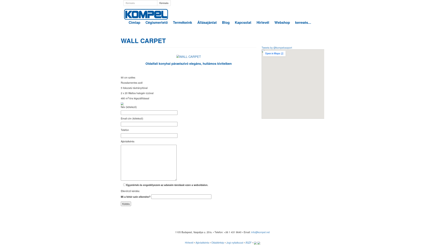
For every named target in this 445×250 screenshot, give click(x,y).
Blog (226, 22)
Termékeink (182, 22)
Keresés (163, 3)
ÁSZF (248, 242)
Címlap (134, 22)
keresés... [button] (303, 22)
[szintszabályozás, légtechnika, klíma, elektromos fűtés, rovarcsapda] (146, 10)
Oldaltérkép (217, 242)
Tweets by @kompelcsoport (277, 47)
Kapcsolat (243, 22)
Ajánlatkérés (202, 242)
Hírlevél (263, 22)
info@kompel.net (260, 232)
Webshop (282, 22)
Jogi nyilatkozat (234, 242)
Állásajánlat (207, 22)
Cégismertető (156, 22)
